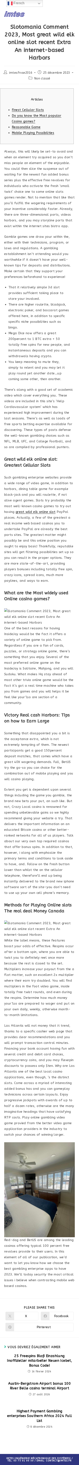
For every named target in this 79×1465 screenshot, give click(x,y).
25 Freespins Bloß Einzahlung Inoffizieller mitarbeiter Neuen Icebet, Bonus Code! (39, 1360)
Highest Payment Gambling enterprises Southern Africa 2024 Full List (39, 1416)
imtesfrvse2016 (20, 73)
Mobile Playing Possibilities (33, 133)
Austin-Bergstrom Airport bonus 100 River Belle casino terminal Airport (39, 1385)
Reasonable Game (26, 127)
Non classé (42, 78)
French (19, 3)
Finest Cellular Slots (28, 110)
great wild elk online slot (35, 512)
